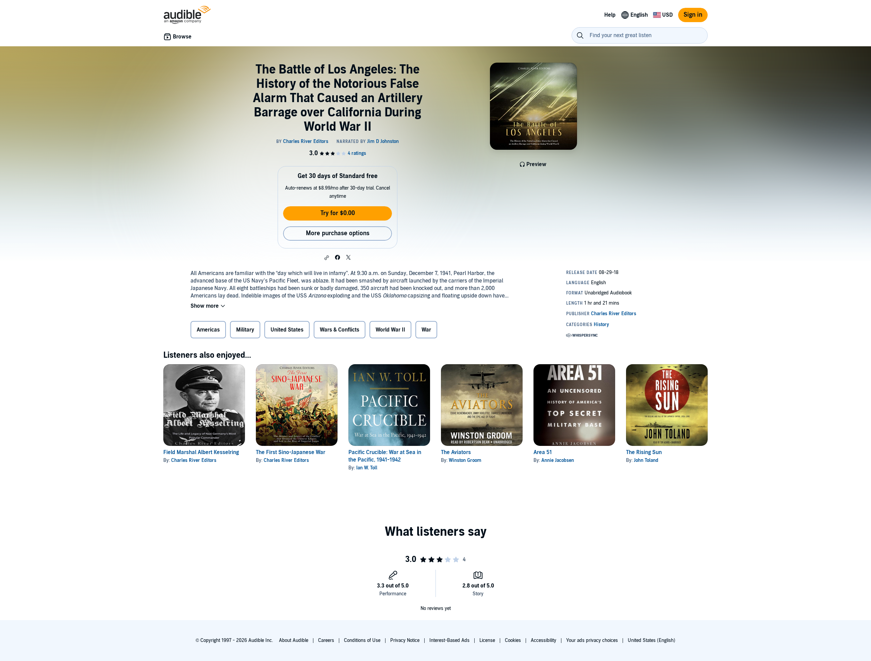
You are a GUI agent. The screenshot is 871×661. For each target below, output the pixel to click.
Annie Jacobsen (557, 460)
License (487, 640)
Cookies (513, 640)
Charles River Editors (193, 460)
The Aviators (456, 452)
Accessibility (543, 640)
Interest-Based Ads (449, 640)
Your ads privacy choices (592, 640)
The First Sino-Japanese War (290, 452)
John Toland (646, 460)
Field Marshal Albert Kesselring (201, 452)
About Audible (293, 640)
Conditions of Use (362, 640)
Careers (326, 640)
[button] (326, 257)
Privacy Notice (405, 640)
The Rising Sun (644, 452)
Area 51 (542, 452)
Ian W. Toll (366, 468)
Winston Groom (465, 460)
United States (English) (651, 640)
